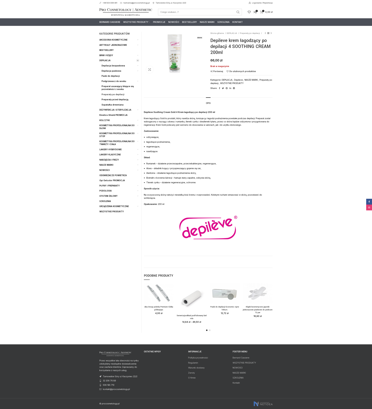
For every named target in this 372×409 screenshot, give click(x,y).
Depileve (238, 80)
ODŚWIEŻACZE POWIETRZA (113, 175)
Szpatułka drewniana (113, 104)
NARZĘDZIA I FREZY (109, 160)
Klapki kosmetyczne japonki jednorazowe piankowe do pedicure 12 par (257, 310)
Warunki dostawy (196, 367)
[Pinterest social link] (227, 88)
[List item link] (119, 380)
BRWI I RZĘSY (106, 55)
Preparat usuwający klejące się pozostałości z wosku (118, 87)
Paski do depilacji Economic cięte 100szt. (224, 308)
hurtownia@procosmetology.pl (137, 3)
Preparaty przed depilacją (115, 99)
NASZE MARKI (251, 80)
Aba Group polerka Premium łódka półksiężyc (158, 308)
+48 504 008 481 (110, 3)
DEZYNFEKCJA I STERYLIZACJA (115, 110)
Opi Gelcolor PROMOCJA (112, 180)
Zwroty (191, 373)
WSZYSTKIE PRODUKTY (232, 83)
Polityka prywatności (198, 357)
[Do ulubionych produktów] (171, 300)
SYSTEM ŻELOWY (108, 196)
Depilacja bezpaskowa (113, 65)
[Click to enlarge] (149, 69)
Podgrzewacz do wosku (114, 81)
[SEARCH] (238, 12)
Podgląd (171, 294)
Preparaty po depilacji (250, 33)
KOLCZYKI (104, 120)
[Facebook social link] (219, 88)
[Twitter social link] (223, 88)
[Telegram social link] (234, 88)
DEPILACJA (232, 33)
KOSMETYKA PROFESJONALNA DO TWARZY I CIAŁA (117, 142)
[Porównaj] (171, 287)
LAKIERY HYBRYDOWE (110, 149)
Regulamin (193, 362)
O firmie (192, 377)
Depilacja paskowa (111, 71)
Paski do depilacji (111, 76)
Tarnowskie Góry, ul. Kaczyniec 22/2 (171, 3)
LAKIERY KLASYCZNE (110, 154)
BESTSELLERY (106, 50)
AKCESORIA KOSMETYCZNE (113, 40)
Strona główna (217, 33)
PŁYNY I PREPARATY (109, 185)
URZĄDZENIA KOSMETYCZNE (114, 206)
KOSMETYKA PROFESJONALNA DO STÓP (117, 134)
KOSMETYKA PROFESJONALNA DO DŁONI (117, 126)
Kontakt (236, 383)
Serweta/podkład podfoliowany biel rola (192, 317)
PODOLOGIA (105, 190)
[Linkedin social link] (230, 88)
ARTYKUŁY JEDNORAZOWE (113, 45)
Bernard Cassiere (241, 357)
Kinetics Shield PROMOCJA (113, 115)
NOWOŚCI (104, 170)
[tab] (208, 101)
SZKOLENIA (105, 201)
